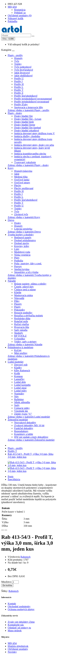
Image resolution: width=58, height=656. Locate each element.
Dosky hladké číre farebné (27, 127)
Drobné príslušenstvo (25, 240)
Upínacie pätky (22, 408)
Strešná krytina (21, 269)
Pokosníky (19, 309)
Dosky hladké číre (23, 116)
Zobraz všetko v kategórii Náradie (25, 344)
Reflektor (19, 399)
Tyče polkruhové (22, 67)
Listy (16, 249)
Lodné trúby (20, 390)
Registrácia (19, 9)
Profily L (18, 87)
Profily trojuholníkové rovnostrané (31, 101)
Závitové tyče (21, 214)
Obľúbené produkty (18, 649)
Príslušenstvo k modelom (20, 347)
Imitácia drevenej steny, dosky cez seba (34, 145)
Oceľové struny (22, 182)
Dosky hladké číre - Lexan (27, 119)
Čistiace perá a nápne (25, 289)
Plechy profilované (23, 188)
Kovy (11, 168)
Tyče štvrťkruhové (23, 69)
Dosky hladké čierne (24, 124)
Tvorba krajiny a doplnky (21, 234)
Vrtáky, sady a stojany (25, 341)
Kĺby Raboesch (22, 370)
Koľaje (17, 350)
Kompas (18, 376)
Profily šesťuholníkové (25, 95)
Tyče (16, 61)
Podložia (18, 260)
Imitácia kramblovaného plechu (30, 153)
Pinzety (18, 304)
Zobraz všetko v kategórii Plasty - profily (28, 110)
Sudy (16, 405)
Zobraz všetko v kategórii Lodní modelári (29, 416)
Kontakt (12, 603)
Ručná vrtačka (21, 324)
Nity (16, 396)
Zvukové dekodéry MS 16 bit (29, 425)
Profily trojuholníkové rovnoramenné (33, 98)
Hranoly (18, 58)
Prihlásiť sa (20, 12)
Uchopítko (19, 338)
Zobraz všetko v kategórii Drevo (24, 231)
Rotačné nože (21, 321)
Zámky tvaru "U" (23, 413)
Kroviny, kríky (21, 246)
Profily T (18, 90)
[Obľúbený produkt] (2, 530)
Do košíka (7, 585)
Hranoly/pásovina (23, 171)
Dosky (17, 223)
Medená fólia (21, 176)
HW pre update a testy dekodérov (31, 437)
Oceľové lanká (21, 179)
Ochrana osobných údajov (21, 609)
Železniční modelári (18, 419)
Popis (10, 476)
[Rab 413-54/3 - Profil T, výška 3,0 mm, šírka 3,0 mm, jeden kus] (32, 465)
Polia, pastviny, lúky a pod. (28, 263)
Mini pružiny (20, 353)
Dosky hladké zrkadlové (26, 130)
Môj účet (12, 643)
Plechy (17, 185)
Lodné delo (20, 382)
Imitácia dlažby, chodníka (27, 136)
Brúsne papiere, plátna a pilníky (30, 283)
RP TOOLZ (20, 335)
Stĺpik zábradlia (22, 402)
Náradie (12, 280)
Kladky (18, 367)
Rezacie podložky (23, 312)
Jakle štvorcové (22, 72)
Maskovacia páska (23, 295)
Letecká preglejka (23, 228)
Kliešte (17, 292)
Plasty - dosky (15, 113)
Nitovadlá (19, 298)
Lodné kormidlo (22, 385)
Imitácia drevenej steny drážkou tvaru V (34, 133)
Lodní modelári (15, 361)
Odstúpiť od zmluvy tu (19, 627)
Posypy (18, 266)
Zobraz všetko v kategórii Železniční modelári (31, 440)
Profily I (18, 81)
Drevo (11, 220)
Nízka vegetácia (22, 254)
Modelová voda (22, 252)
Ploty (16, 257)
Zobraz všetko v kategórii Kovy (24, 217)
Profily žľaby (21, 104)
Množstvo (6, 582)
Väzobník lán (21, 411)
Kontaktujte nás (16, 624)
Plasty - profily (15, 55)
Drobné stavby (21, 243)
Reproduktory (21, 431)
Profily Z (18, 93)
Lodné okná (20, 387)
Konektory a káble (23, 434)
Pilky (16, 301)
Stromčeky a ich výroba (26, 272)
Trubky (18, 64)
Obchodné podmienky (19, 606)
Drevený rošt (20, 364)
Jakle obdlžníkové (23, 75)
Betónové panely (22, 237)
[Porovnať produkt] (6, 530)
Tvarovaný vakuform (25, 162)
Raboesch (25, 556)
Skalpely (18, 333)
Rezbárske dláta (22, 318)
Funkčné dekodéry (23, 428)
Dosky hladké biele (24, 121)
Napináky (19, 393)
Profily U (19, 78)
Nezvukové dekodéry (25, 422)
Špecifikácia (14, 479)
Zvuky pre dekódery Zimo (21, 622)
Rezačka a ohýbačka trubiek (28, 315)
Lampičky (19, 379)
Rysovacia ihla (21, 327)
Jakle (16, 174)
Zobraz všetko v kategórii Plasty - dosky (28, 165)
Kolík (17, 373)
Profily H (19, 84)
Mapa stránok (15, 630)
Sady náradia (20, 330)
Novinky (12, 652)
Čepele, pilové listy (24, 286)
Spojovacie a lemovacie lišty (28, 107)
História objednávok (18, 646)
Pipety (17, 307)
